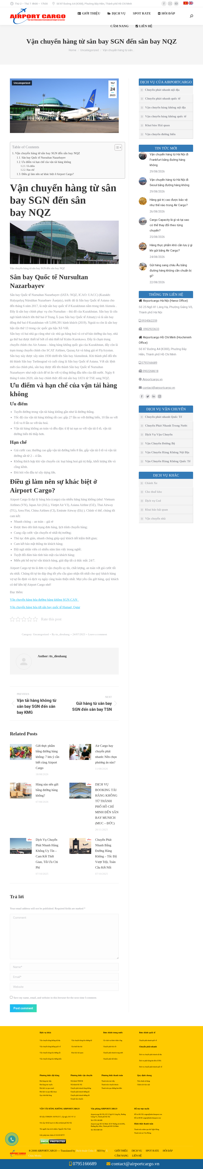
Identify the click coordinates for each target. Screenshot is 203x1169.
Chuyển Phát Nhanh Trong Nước (166, 425)
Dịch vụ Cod (153, 500)
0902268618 (150, 371)
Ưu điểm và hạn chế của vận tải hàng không (46, 162)
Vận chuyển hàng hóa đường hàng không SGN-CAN (44, 599)
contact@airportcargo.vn (159, 387)
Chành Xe (151, 483)
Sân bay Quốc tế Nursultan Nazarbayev (44, 157)
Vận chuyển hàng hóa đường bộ (81, 1040)
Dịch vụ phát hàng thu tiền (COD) (150, 1061)
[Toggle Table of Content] (116, 147)
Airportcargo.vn (152, 379)
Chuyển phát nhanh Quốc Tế (163, 416)
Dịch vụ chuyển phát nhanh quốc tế (150, 1067)
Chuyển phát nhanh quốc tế (162, 98)
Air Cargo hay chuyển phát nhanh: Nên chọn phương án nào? (106, 754)
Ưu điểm (30, 166)
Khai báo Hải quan (157, 125)
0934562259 (149, 320)
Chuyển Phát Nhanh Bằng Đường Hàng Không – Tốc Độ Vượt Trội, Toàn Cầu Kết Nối (106, 853)
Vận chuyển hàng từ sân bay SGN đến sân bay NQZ (47, 153)
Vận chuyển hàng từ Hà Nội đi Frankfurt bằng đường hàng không (169, 160)
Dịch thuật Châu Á (86, 1150)
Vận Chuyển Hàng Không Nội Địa (167, 452)
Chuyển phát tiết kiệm (110, 1059)
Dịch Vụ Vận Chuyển (158, 434)
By (61, 634)
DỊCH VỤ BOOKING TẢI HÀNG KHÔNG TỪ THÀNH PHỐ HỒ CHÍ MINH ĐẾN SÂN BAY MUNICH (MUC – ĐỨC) (107, 804)
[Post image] (21, 752)
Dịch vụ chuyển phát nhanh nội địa (150, 1054)
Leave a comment (97, 634)
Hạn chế (30, 169)
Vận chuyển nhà (155, 518)
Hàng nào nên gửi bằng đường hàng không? (47, 790)
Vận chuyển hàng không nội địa (165, 107)
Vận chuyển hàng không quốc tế (165, 116)
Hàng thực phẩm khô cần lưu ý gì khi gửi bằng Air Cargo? (171, 247)
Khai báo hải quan (156, 509)
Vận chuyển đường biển (160, 134)
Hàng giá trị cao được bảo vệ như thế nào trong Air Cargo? (169, 202)
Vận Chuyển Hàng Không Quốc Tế (168, 461)
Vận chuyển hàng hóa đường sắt (50, 1053)
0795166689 (149, 362)
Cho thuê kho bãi (76, 1047)
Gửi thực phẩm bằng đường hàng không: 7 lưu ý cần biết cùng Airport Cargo (47, 757)
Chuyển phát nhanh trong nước (113, 1053)
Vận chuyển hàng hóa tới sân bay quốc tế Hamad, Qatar (45, 607)
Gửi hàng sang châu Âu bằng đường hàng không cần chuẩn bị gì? (171, 270)
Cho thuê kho (153, 491)
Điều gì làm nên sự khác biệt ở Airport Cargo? (48, 174)
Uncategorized (22, 83)
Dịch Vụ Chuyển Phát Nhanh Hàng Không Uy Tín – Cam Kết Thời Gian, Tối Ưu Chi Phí (47, 853)
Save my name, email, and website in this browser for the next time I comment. (55, 997)
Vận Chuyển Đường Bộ (160, 443)
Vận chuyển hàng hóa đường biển (50, 1059)
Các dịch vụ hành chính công (112, 1040)
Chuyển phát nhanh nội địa (162, 89)
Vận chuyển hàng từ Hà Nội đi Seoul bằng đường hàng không (169, 182)
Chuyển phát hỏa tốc (110, 1047)
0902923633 (150, 329)
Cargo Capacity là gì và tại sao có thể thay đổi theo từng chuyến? (169, 225)
